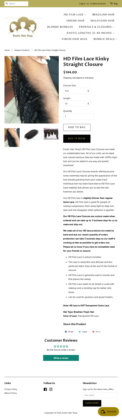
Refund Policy (10, 393)
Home (7, 50)
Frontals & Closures (96, 27)
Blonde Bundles (60, 27)
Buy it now (76, 138)
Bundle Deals (105, 39)
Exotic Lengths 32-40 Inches (90, 33)
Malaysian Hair (103, 20)
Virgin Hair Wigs (74, 39)
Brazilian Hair (103, 14)
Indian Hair (76, 20)
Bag (116, 3)
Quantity (67, 110)
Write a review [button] (61, 357)
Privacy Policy (10, 389)
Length (66, 98)
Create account (98, 3)
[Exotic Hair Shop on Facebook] (45, 390)
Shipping (67, 77)
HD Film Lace (74, 14)
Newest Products (22, 50)
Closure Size (69, 85)
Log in (82, 3)
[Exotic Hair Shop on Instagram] (50, 390)
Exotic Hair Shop (69, 412)
